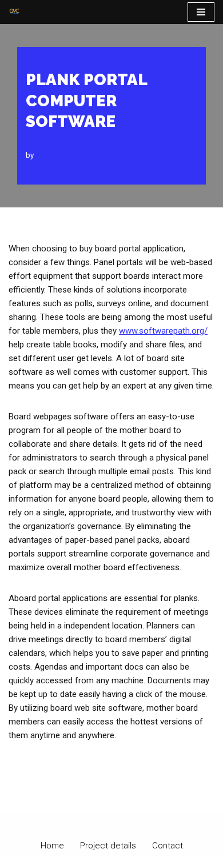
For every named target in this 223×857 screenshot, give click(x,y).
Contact (167, 845)
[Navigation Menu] (201, 12)
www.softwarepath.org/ (163, 331)
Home (52, 845)
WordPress (148, 822)
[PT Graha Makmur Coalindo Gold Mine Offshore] (14, 12)
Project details (108, 845)
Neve (64, 822)
